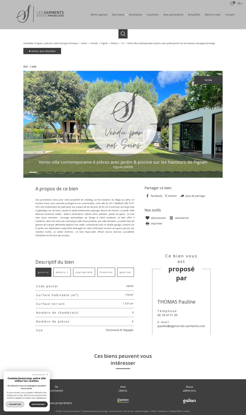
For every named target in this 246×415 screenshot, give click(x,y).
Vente (84, 43)
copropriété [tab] (84, 272)
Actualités (194, 14)
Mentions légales (142, 411)
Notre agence (99, 14)
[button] (33, 172)
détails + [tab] (62, 272)
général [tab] (43, 272)
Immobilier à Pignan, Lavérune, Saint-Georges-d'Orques (50, 43)
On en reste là (38, 375)
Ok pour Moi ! (38, 404)
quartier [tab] (125, 272)
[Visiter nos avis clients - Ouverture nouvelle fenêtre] (123, 400)
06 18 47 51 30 (167, 315)
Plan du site (128, 411)
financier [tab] (106, 272)
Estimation (135, 14)
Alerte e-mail (212, 14)
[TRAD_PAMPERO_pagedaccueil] (39, 22)
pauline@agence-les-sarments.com (181, 326)
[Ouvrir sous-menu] (126, 15)
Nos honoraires (115, 411)
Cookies (186, 411)
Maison (114, 43)
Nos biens (118, 14)
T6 (122, 43)
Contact (230, 14)
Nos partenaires (173, 14)
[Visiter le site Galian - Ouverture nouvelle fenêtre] (189, 400)
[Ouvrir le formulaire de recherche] (123, 33)
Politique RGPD (175, 411)
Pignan (104, 43)
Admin (153, 411)
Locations (153, 14)
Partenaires (162, 411)
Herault (94, 43)
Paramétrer (15, 404)
